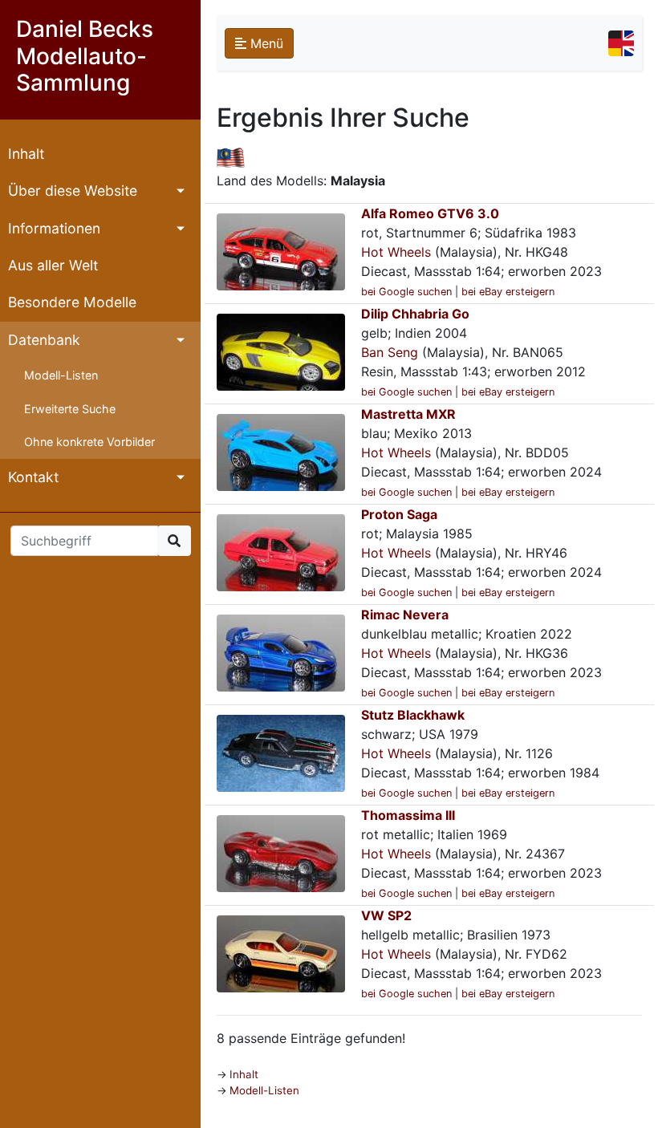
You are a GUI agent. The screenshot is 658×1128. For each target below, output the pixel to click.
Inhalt (26, 153)
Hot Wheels (396, 252)
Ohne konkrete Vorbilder (89, 441)
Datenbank (44, 339)
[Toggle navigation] (621, 43)
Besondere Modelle (72, 302)
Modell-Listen (61, 375)
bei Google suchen (406, 292)
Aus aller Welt (53, 265)
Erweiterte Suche (70, 409)
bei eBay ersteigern (507, 292)
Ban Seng (389, 352)
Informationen (54, 228)
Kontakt (33, 477)
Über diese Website (72, 190)
